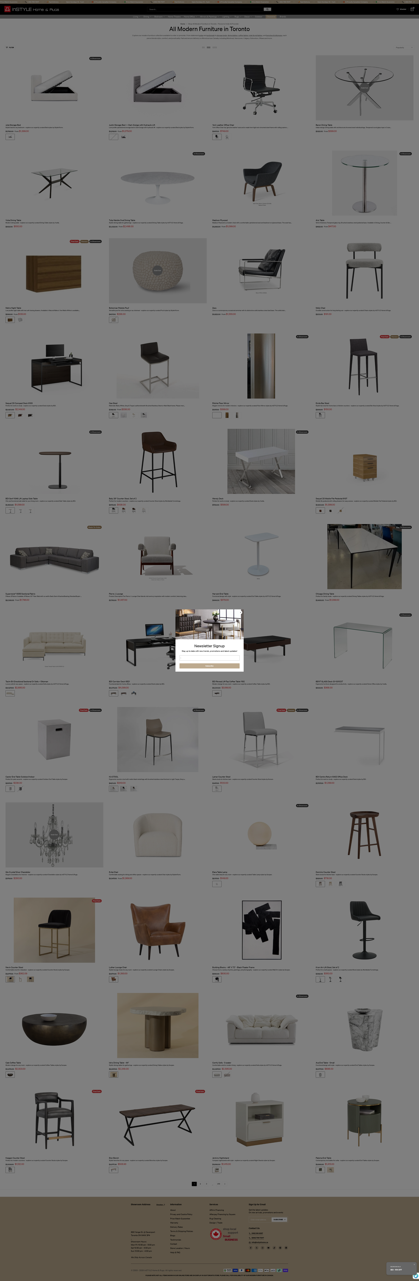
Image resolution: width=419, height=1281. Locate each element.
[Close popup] (414, 1264)
